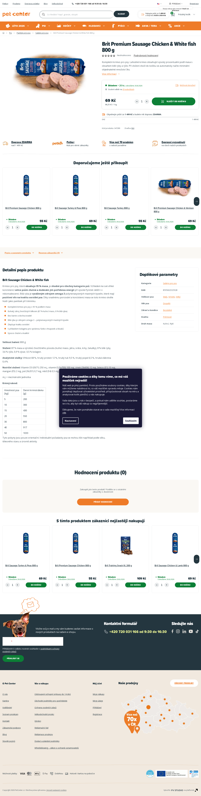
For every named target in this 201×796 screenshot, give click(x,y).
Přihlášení (97, 707)
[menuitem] (17, 25)
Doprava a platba (32, 4)
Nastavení (70, 420)
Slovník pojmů (8, 741)
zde (64, 412)
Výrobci (38, 721)
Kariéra (5, 701)
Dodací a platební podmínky (47, 741)
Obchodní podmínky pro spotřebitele (51, 701)
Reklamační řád (41, 728)
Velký (178, 296)
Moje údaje (98, 701)
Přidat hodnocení (103, 502)
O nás (5, 694)
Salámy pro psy (170, 283)
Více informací (109, 74)
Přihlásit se (13, 658)
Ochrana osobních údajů (46, 707)
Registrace (194, 3)
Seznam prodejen (10, 714)
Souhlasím (131, 420)
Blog (45, 4)
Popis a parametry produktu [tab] (18, 253)
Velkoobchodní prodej (44, 714)
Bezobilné (167, 310)
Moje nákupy (98, 694)
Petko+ (5, 4)
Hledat (121, 14)
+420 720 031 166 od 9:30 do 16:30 (91, 3)
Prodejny (16, 4)
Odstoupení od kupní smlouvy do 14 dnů (53, 694)
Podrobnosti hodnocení (146, 55)
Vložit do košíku (176, 101)
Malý (165, 296)
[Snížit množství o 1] (137, 101)
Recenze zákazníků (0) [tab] (49, 253)
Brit (133, 128)
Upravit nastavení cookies (56, 790)
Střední (171, 296)
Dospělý (166, 303)
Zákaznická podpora (11, 728)
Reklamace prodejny (44, 734)
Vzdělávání (7, 707)
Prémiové (167, 317)
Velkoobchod (57, 4)
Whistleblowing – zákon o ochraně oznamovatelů (57, 748)
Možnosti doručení (187, 85)
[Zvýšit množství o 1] (147, 101)
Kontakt (6, 721)
